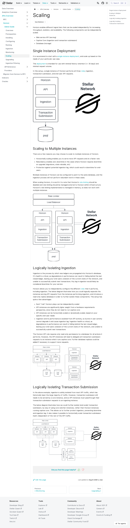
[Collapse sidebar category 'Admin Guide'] (27, 26)
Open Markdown (39, 22)
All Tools (41, 518)
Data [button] (44, 3)
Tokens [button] (35, 3)
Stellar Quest (15, 509)
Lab (39, 509)
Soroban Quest (16, 512)
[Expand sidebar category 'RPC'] (27, 19)
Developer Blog (16, 505)
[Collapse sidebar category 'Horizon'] (27, 23)
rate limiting (84, 182)
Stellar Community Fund (76, 522)
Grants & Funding (103, 515)
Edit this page (40, 480)
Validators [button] (74, 3)
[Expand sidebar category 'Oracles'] (27, 81)
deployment (41, 64)
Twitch (12, 518)
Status (41, 512)
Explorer (41, 505)
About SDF (100, 505)
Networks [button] (62, 3)
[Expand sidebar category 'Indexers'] (27, 77)
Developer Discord (74, 509)
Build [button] (18, 3)
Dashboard (42, 515)
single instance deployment (68, 56)
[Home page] (35, 9)
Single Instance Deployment (117, 10)
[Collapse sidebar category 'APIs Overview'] (27, 15)
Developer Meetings (75, 512)
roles (83, 71)
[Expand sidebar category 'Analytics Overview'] (27, 12)
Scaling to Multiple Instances (115, 14)
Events (99, 512)
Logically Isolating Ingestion (117, 18)
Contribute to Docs (75, 505)
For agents (122, 523)
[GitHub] (102, 3)
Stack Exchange (73, 518)
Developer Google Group (77, 515)
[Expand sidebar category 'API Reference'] (27, 66)
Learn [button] (26, 3)
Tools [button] (52, 3)
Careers (99, 509)
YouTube (13, 515)
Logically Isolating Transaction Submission (116, 22)
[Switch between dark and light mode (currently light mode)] (106, 3)
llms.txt (12, 522)
